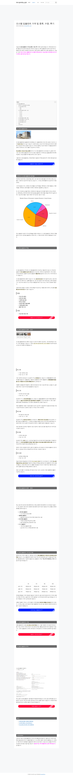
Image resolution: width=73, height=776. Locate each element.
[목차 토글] (55, 102)
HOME (29, 2)
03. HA (21, 114)
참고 (19, 123)
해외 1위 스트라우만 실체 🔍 (36, 476)
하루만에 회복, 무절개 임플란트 (26, 721)
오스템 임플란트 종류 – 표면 (24, 110)
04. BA (21, 115)
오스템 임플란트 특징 (22, 106)
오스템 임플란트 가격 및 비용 (24, 119)
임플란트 (33, 2)
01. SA (21, 111)
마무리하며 (21, 124)
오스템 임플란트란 (21, 103)
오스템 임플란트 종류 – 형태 (24, 117)
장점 (20, 107)
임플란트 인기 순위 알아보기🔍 (36, 317)
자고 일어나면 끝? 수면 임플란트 (26, 724)
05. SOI (21, 116)
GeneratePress (42, 774)
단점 (20, 109)
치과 (38, 2)
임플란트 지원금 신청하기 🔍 (36, 163)
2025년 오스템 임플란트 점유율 (24, 105)
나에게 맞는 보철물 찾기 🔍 (36, 610)
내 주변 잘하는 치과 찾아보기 (25, 723)
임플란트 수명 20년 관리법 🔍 (36, 634)
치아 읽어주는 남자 (21, 2)
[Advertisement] (36, 13)
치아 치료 (42, 2)
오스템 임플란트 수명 (22, 120)
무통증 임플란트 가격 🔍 (36, 706)
